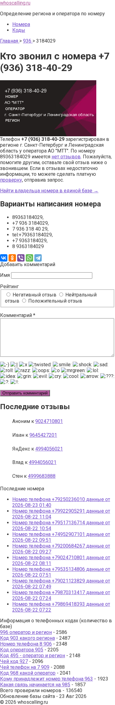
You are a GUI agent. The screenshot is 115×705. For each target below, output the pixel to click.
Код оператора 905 (21, 650)
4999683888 (42, 476)
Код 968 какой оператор (28, 673)
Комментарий (17, 315)
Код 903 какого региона (27, 638)
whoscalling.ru (15, 3)
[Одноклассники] (12, 258)
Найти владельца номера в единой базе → (49, 191)
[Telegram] (38, 258)
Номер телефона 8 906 (26, 644)
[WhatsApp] (29, 258)
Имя (5, 275)
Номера (21, 24)
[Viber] (21, 258)
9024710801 (49, 421)
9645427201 (43, 435)
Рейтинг (9, 286)
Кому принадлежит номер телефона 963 (46, 679)
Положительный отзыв (54, 301)
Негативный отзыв (33, 295)
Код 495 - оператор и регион (32, 655)
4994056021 (49, 449)
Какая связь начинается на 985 (35, 685)
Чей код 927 (14, 661)
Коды (18, 30)
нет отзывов (66, 157)
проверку (11, 180)
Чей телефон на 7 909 (24, 667)
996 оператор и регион (26, 632)
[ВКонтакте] (3, 258)
